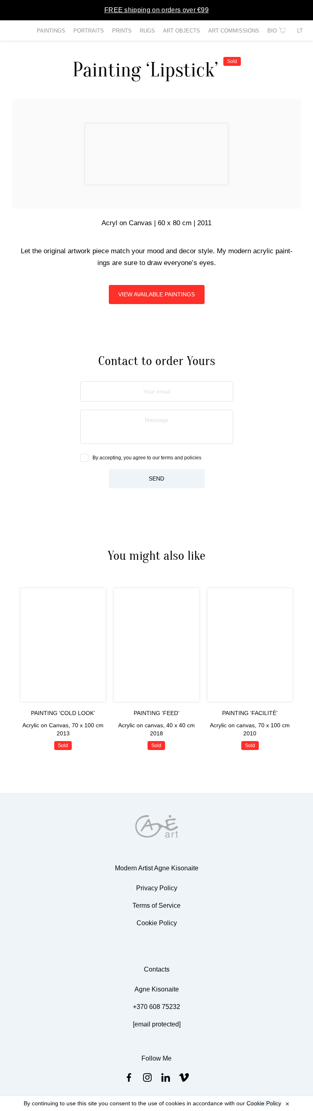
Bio (272, 31)
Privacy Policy (156, 888)
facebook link (129, 1077)
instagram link (147, 1077)
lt (300, 31)
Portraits (88, 31)
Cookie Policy (264, 1103)
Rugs (147, 31)
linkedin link (166, 1077)
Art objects (181, 31)
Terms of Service (156, 905)
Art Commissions (233, 31)
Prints (122, 31)
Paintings (51, 31)
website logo (156, 826)
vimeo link (184, 1077)
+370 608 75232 (156, 1006)
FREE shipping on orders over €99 (156, 10)
